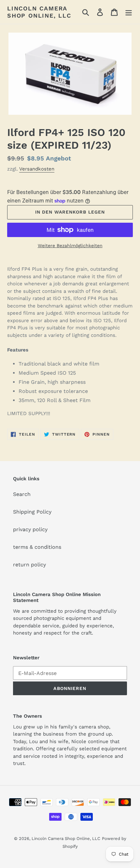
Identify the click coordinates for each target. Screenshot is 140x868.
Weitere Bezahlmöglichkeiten (70, 245)
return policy (29, 564)
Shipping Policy (32, 512)
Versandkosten (36, 169)
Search (22, 494)
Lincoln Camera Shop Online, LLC (39, 12)
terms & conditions (37, 547)
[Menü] (128, 12)
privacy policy (30, 529)
